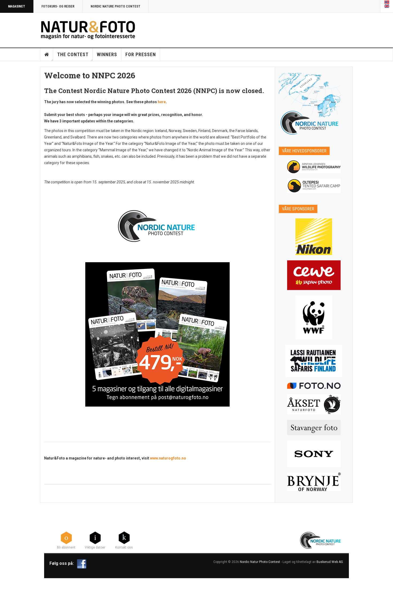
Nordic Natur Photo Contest (260, 562)
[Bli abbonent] (66, 537)
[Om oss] (124, 537)
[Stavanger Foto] (314, 427)
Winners (107, 54)
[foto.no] (314, 386)
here (162, 102)
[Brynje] (314, 482)
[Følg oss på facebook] (81, 563)
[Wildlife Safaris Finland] (314, 361)
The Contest (72, 54)
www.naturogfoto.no (168, 458)
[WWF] (314, 317)
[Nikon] (314, 236)
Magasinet (16, 6)
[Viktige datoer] (95, 537)
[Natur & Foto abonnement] (157, 334)
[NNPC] (321, 540)
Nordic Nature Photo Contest (115, 6)
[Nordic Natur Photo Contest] (88, 29)
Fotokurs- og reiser (57, 6)
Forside (46, 54)
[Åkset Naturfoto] (314, 404)
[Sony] (314, 454)
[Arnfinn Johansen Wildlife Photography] (314, 166)
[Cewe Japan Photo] (314, 275)
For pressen (140, 54)
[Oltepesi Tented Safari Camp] (314, 186)
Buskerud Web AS (330, 562)
